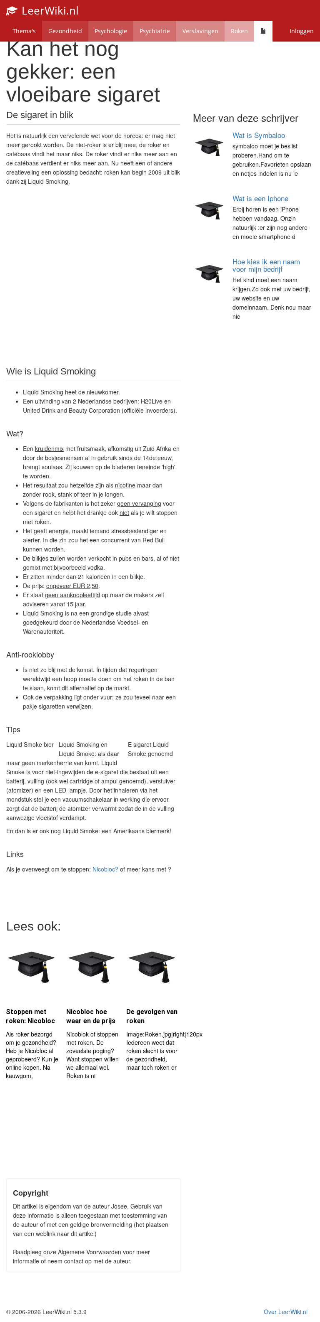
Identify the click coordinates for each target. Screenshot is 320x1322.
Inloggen (302, 31)
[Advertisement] (93, 275)
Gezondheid (65, 31)
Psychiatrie (155, 31)
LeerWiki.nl (49, 10)
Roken (239, 31)
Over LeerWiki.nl (286, 1311)
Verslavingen (200, 31)
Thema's (24, 31)
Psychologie (111, 31)
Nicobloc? (105, 869)
